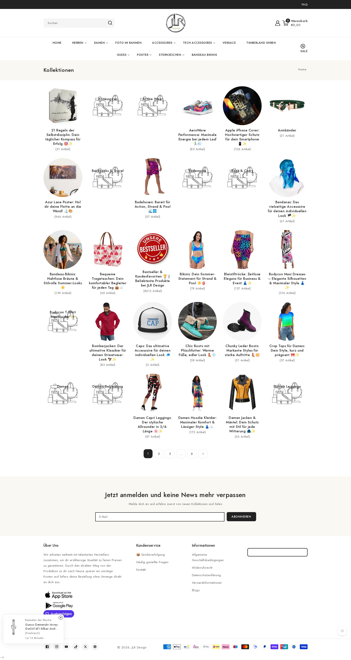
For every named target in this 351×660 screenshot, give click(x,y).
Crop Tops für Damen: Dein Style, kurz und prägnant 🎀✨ (287, 350)
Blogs (196, 590)
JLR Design (139, 647)
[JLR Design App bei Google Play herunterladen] (58, 605)
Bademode (197, 170)
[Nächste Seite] (202, 453)
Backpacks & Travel (108, 170)
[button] (295, 23)
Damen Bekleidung (107, 386)
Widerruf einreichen (277, 552)
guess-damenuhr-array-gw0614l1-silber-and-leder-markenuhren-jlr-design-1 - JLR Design (42, 627)
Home (302, 69)
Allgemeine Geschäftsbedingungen (208, 557)
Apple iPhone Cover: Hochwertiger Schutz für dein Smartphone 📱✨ (242, 137)
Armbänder (287, 130)
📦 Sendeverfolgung (150, 554)
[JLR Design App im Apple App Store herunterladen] (58, 595)
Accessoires (162, 43)
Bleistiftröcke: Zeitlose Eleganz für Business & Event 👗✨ (242, 278)
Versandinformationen (207, 582)
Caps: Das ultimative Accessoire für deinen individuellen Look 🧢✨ (153, 353)
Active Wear (152, 99)
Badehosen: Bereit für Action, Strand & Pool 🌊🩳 (153, 206)
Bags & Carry (242, 170)
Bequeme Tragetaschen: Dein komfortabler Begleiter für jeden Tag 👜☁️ (107, 281)
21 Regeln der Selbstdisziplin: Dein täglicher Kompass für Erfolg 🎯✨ (63, 137)
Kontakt (141, 569)
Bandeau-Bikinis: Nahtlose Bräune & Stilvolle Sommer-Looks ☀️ (63, 281)
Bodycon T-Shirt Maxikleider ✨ (63, 314)
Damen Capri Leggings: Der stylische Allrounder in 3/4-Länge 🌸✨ (152, 424)
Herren (77, 43)
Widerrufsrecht (202, 567)
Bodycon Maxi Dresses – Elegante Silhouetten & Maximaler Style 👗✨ (287, 281)
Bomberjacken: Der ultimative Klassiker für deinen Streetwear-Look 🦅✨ (107, 353)
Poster (142, 55)
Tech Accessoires (197, 43)
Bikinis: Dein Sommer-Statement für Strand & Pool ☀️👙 (197, 278)
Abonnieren (241, 517)
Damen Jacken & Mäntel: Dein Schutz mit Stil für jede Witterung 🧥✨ (242, 424)
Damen (99, 43)
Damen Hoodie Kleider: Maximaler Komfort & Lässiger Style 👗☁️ (197, 422)
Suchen (110, 22)
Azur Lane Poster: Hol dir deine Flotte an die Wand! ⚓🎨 (62, 206)
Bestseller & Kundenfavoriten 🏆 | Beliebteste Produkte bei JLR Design (152, 278)
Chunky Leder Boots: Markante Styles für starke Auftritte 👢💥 (242, 350)
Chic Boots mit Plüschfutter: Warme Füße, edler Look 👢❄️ (197, 350)
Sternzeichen (170, 55)
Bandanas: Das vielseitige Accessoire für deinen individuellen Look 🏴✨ (287, 209)
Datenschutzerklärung (206, 575)
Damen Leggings (287, 386)
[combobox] (79, 23)
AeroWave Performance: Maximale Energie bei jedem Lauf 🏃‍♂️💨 (197, 137)
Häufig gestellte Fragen (152, 562)
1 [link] (148, 453)
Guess (122, 55)
